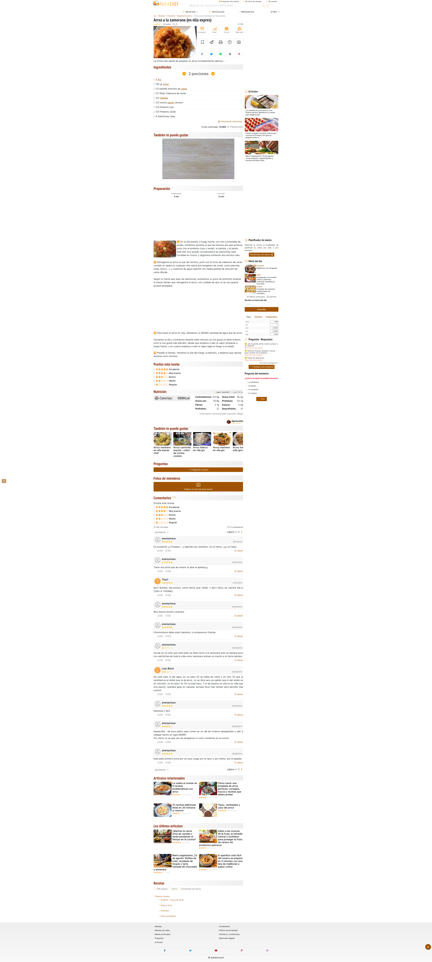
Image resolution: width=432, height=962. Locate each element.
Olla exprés (162, 889)
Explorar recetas (162, 896)
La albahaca (254, 382)
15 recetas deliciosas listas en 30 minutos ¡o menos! (184, 807)
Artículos (217, 12)
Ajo (159, 79)
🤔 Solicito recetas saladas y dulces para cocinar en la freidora (260, 352)
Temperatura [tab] (271, 317)
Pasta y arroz (166, 905)
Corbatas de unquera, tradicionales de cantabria (265, 291)
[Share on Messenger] (211, 54)
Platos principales (168, 916)
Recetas (190, 12)
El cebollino (253, 389)
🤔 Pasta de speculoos (254, 358)
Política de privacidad (228, 930)
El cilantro (253, 393)
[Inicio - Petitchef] (155, 16)
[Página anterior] (225, 532)
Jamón (170, 102)
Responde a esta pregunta (254, 348)
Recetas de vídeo (162, 930)
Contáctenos (224, 926)
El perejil (252, 386)
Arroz (166, 84)
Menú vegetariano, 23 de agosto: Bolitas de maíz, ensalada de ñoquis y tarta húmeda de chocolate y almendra (175, 862)
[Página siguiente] (241, 532)
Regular (172, 384)
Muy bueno (174, 373)
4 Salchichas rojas (165, 116)
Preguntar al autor (199, 469)
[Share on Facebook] (202, 54)
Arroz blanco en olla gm (200, 449)
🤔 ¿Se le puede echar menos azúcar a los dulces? (261, 345)
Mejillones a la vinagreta (266, 268)
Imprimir (272, 297)
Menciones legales (227, 938)
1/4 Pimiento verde (166, 111)
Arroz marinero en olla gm (221, 449)
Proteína (164, 900)
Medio (172, 380)
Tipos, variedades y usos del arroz (229, 806)
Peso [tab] (249, 317)
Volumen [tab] (258, 317)
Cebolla (164, 98)
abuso (240, 550)
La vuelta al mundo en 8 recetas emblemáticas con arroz (184, 787)
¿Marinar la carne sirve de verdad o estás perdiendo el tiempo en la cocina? (184, 835)
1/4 (162, 98)
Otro (273, 12)
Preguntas (247, 12)
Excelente (173, 369)
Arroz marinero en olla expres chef (162, 450)
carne (184, 88)
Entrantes (165, 911)
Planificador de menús (260, 254)
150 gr (162, 84)
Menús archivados (257, 297)
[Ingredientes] (4, 481)
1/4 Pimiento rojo (165, 107)
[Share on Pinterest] (239, 54)
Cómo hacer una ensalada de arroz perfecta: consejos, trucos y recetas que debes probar (229, 789)
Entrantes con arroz (191, 889)
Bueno (172, 377)
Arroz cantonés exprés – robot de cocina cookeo (182, 451)
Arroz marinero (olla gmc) (241, 449)
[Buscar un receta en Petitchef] (263, 5)
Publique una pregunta (262, 367)
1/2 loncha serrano (169, 102)
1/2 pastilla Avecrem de (171, 88)
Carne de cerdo (177, 900)
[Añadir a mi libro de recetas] (202, 42)
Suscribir (261, 309)
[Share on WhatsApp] (221, 54)
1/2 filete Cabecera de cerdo (171, 93)
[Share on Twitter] (230, 54)
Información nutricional (231, 121)
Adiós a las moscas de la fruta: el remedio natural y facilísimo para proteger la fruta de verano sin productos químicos (221, 838)
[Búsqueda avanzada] (268, 6)
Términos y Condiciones (229, 934)
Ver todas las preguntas (268, 363)
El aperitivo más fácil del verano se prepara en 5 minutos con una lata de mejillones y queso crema (230, 861)
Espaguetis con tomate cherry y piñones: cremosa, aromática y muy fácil (266, 280)
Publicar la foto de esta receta (198, 489)
